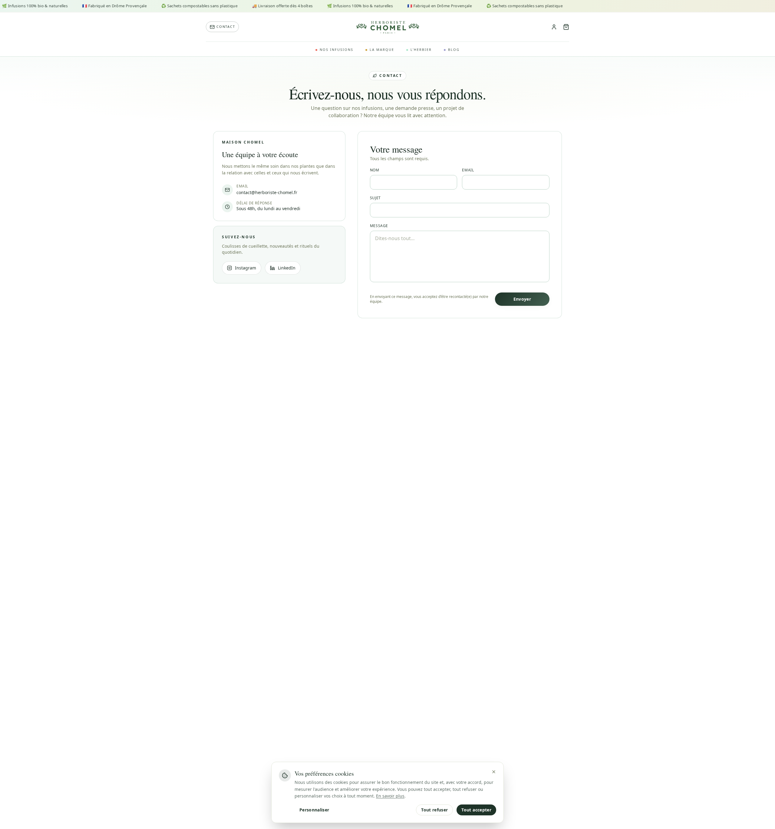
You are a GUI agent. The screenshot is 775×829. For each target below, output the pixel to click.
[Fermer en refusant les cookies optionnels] (493, 771)
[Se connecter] (554, 27)
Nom (374, 170)
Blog (454, 49)
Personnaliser (314, 810)
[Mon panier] (566, 27)
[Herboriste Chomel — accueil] (387, 27)
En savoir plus (390, 796)
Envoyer (522, 299)
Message (379, 225)
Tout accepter (476, 810)
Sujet (375, 198)
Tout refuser (434, 810)
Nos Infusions (336, 49)
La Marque (382, 49)
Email (468, 170)
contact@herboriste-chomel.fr (266, 192)
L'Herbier (421, 49)
